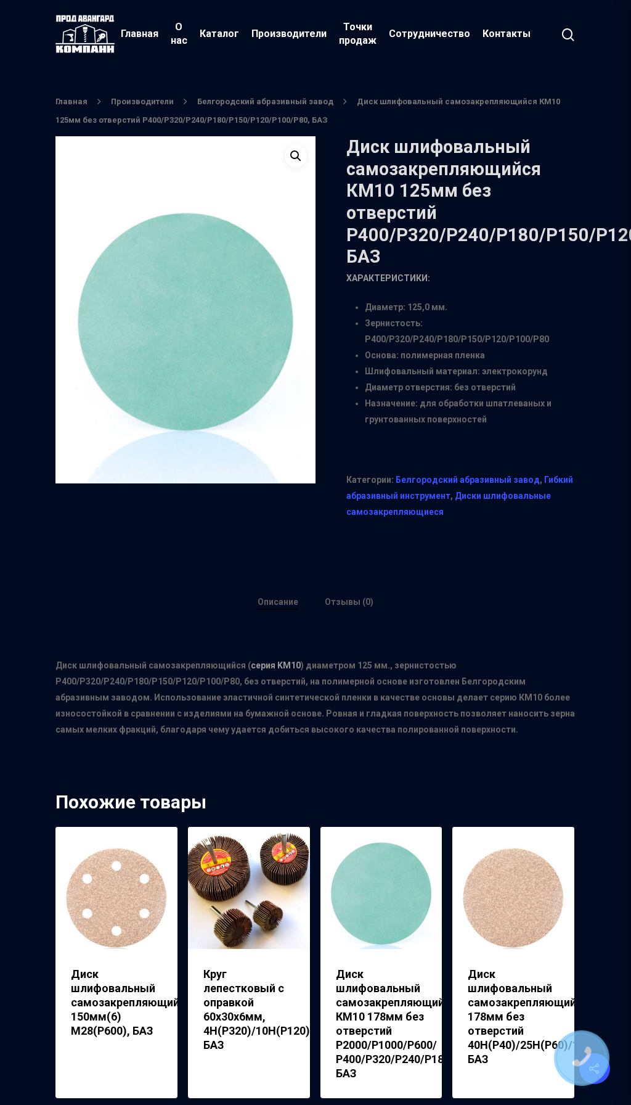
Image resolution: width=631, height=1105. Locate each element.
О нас (179, 33)
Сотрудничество (429, 33)
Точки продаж (358, 33)
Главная (139, 33)
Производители (289, 33)
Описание (278, 602)
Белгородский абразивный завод (265, 101)
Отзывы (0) (349, 602)
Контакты (506, 33)
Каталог (219, 33)
